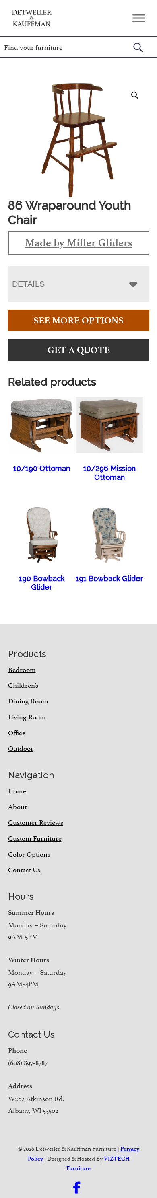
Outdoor (20, 747)
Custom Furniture (35, 837)
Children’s (23, 684)
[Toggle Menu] (138, 18)
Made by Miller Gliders (78, 242)
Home (17, 790)
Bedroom (22, 669)
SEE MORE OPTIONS (78, 320)
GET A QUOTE (79, 350)
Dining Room (28, 700)
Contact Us (24, 869)
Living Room (27, 716)
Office (16, 732)
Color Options (29, 853)
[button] (135, 95)
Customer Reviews (35, 821)
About (17, 806)
